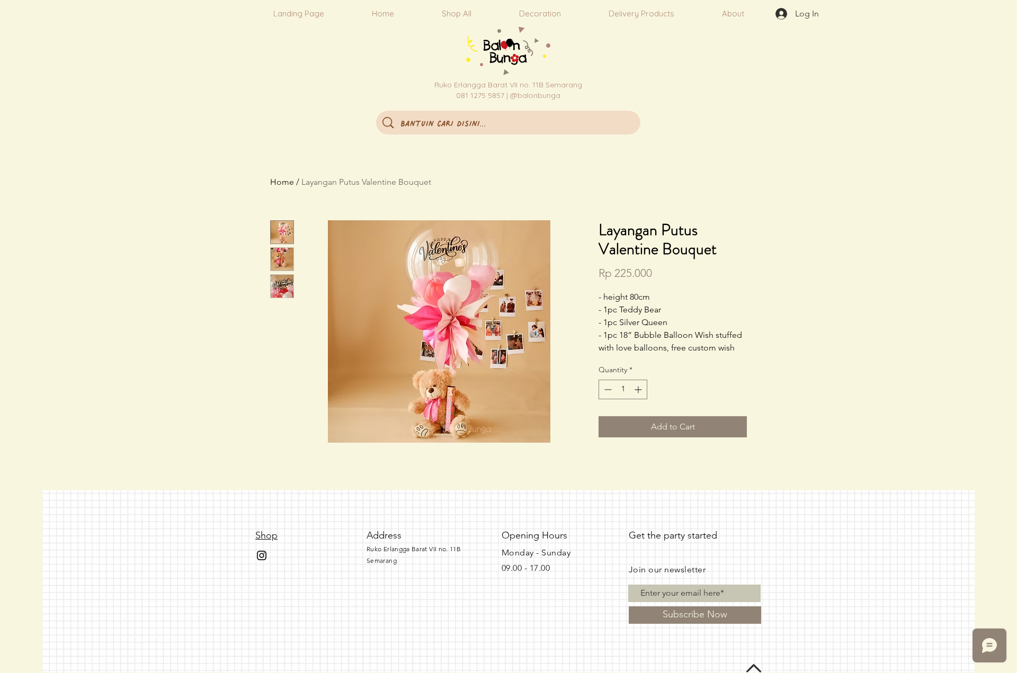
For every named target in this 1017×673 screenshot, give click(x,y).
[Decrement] (606, 389)
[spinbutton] (622, 389)
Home (282, 182)
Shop (266, 535)
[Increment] (639, 389)
